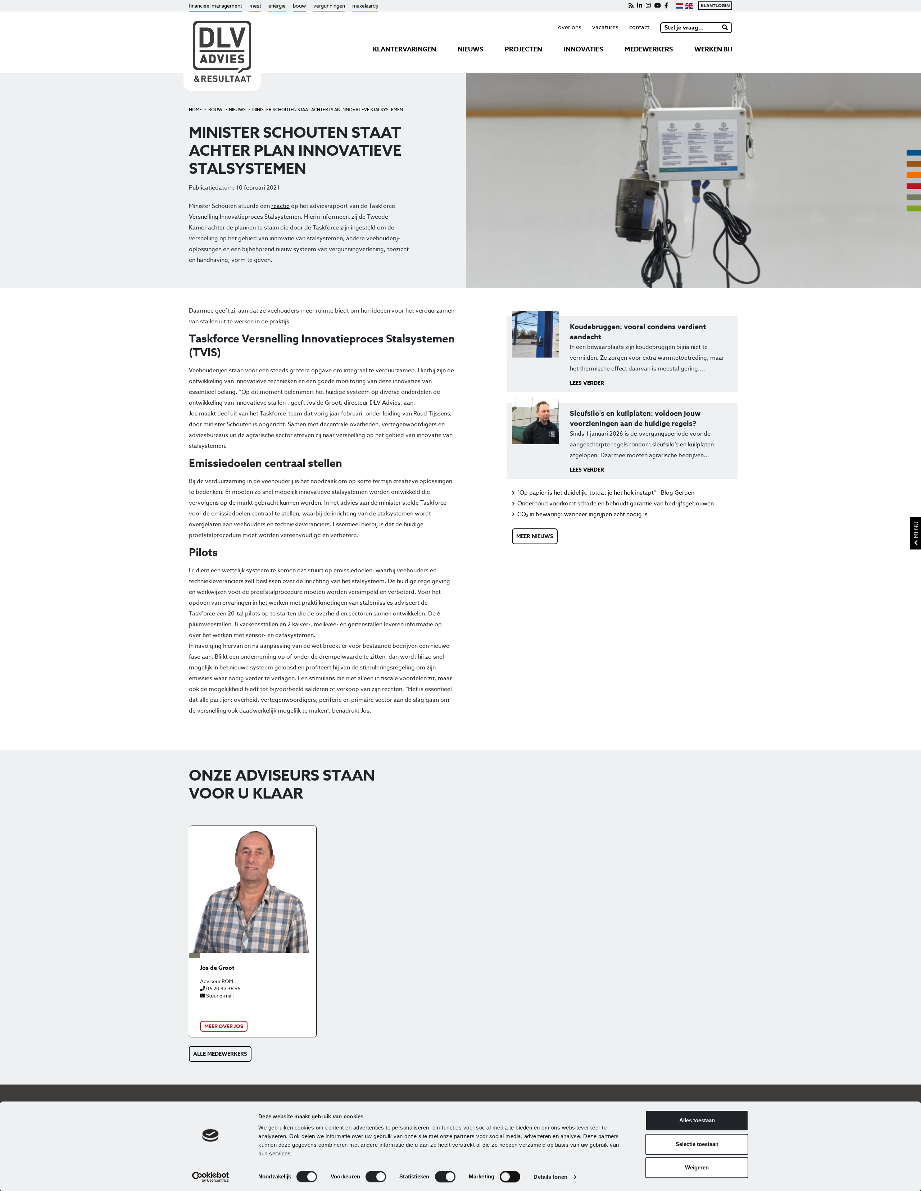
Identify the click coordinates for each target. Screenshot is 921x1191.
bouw (299, 5)
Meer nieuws (534, 536)
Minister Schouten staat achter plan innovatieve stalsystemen (327, 109)
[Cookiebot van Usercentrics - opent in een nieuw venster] (210, 1177)
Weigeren (697, 1167)
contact (639, 27)
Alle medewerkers (220, 1054)
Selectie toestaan (697, 1144)
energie (277, 5)
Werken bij (713, 49)
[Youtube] (657, 5)
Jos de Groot (217, 968)
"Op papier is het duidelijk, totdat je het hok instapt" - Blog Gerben (605, 492)
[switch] (376, 1176)
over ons (569, 27)
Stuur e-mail (219, 995)
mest (255, 5)
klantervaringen (404, 49)
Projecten (523, 49)
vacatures (605, 27)
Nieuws (237, 109)
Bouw (215, 109)
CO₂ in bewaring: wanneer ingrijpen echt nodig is (582, 514)
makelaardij (365, 5)
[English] (689, 5)
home (195, 109)
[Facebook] (666, 5)
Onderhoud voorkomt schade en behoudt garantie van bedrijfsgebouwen (615, 503)
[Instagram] (648, 5)
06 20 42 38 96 (222, 988)
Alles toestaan (697, 1120)
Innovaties (583, 49)
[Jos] (252, 889)
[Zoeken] (725, 27)
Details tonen (550, 1177)
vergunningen (329, 5)
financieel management (215, 5)
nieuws (470, 49)
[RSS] (631, 5)
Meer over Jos (223, 1026)
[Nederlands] (679, 5)
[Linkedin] (639, 5)
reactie (280, 206)
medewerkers (649, 49)
